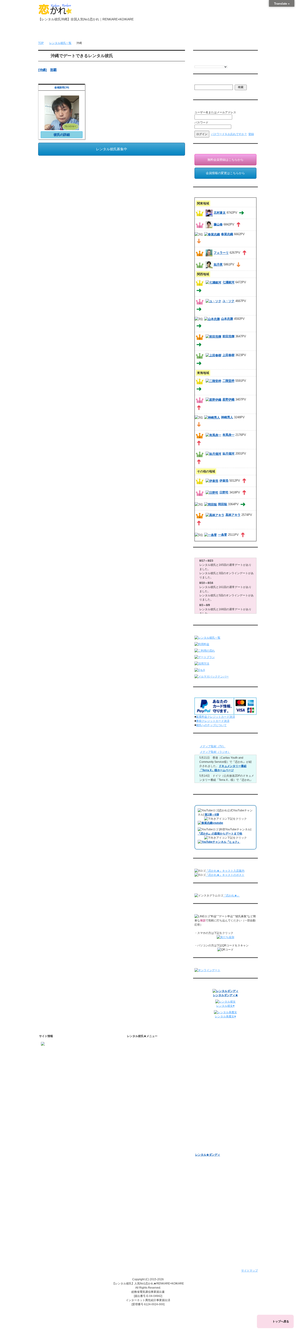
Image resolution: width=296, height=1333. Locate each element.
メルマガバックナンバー (210, 1066)
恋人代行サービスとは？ (152, 1064)
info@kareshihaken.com (56, 1059)
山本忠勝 (227, 318)
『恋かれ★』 (231, 895)
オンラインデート (206, 1106)
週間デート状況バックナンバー (214, 1094)
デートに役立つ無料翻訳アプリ (156, 1140)
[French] (201, 63)
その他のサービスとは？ (152, 1070)
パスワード (201, 122)
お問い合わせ (206, 32)
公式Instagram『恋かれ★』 (154, 1152)
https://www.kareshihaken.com (60, 1051)
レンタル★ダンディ (207, 1154)
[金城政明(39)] (61, 127)
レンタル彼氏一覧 (145, 32)
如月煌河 (228, 453)
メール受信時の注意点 (147, 1202)
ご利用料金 (140, 1103)
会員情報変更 (207, 1058)
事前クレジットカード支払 (149, 1232)
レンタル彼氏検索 (144, 1085)
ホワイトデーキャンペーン (211, 1130)
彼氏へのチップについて (211, 725)
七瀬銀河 (228, 282)
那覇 (53, 70)
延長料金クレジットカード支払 (152, 1239)
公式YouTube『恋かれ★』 (154, 1146)
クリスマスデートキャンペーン (214, 1136)
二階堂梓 (228, 381)
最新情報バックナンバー (210, 1088)
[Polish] (210, 63)
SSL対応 (138, 1196)
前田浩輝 (228, 336)
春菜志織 (227, 234)
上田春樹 (228, 355)
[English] (196, 63)
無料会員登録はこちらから (225, 159)
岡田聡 (222, 504)
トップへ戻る (280, 1321)
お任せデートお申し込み (210, 1100)
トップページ (54, 32)
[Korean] (224, 63)
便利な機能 (140, 1115)
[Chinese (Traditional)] (220, 63)
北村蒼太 (220, 212)
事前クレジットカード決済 (212, 721)
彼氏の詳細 (62, 134)
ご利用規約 (140, 1184)
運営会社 (138, 1226)
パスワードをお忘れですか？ (229, 134)
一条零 (222, 534)
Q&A (136, 1109)
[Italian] (206, 63)
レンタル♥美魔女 (205, 1148)
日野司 (223, 492)
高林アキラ (232, 515)
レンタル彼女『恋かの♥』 (211, 1142)
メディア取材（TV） (212, 746)
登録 (251, 134)
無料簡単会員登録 (84, 32)
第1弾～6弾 (212, 814)
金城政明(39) (61, 87)
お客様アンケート (206, 1118)
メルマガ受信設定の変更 (214, 1074)
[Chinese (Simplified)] (215, 63)
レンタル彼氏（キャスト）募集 (152, 1208)
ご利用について (115, 32)
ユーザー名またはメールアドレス (215, 112)
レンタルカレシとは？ (151, 1058)
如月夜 (218, 264)
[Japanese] (229, 63)
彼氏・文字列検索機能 (151, 1128)
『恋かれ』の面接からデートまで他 (220, 833)
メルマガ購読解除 (210, 1080)
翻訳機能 (142, 1122)
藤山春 (218, 224)
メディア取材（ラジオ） (215, 752)
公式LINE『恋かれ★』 (151, 1164)
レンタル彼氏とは (144, 1051)
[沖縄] (42, 70)
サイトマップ (249, 1270)
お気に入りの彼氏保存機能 (153, 1134)
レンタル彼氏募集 (176, 32)
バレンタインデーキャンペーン (214, 1124)
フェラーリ (221, 253)
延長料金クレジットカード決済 (215, 716)
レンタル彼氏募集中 (111, 149)
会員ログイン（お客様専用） (217, 1052)
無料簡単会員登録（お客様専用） (216, 1045)
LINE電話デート (205, 1112)
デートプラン (141, 1097)
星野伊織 (228, 399)
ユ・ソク (228, 301)
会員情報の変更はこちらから (225, 173)
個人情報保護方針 (144, 1190)
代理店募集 (140, 1214)
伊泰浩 (223, 480)
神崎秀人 (227, 417)
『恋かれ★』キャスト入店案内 (225, 870)
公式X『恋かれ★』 (149, 1158)
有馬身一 (228, 435)
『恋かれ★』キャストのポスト (225, 875)
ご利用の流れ (141, 1091)
